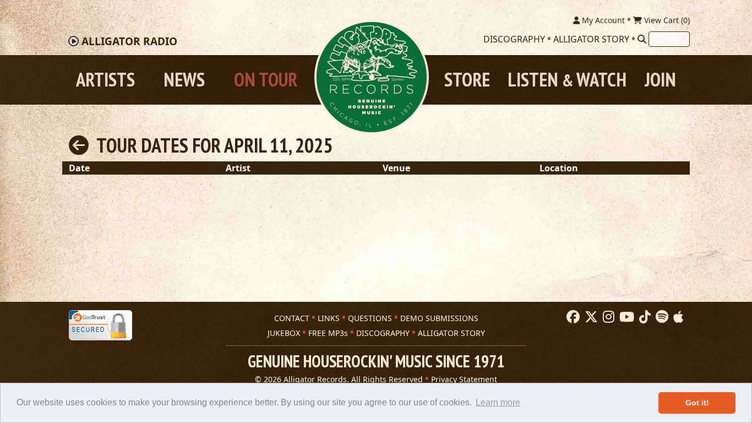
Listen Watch (567, 79)
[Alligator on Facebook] (572, 317)
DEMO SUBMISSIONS (439, 318)
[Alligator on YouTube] (625, 317)
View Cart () (666, 20)
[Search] (641, 39)
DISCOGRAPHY (383, 333)
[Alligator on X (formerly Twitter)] (590, 317)
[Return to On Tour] (79, 145)
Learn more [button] (498, 402)
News (184, 79)
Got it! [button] (697, 402)
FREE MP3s (328, 333)
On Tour (265, 79)
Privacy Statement (464, 379)
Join (660, 79)
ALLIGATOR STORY (451, 333)
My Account (602, 20)
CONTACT (291, 318)
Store (467, 79)
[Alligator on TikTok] (643, 317)
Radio (129, 41)
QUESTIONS (370, 318)
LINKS (329, 318)
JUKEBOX (284, 333)
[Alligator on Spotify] (660, 317)
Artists (105, 79)
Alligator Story (591, 39)
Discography (514, 39)
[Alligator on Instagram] (607, 317)
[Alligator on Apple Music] (677, 317)
